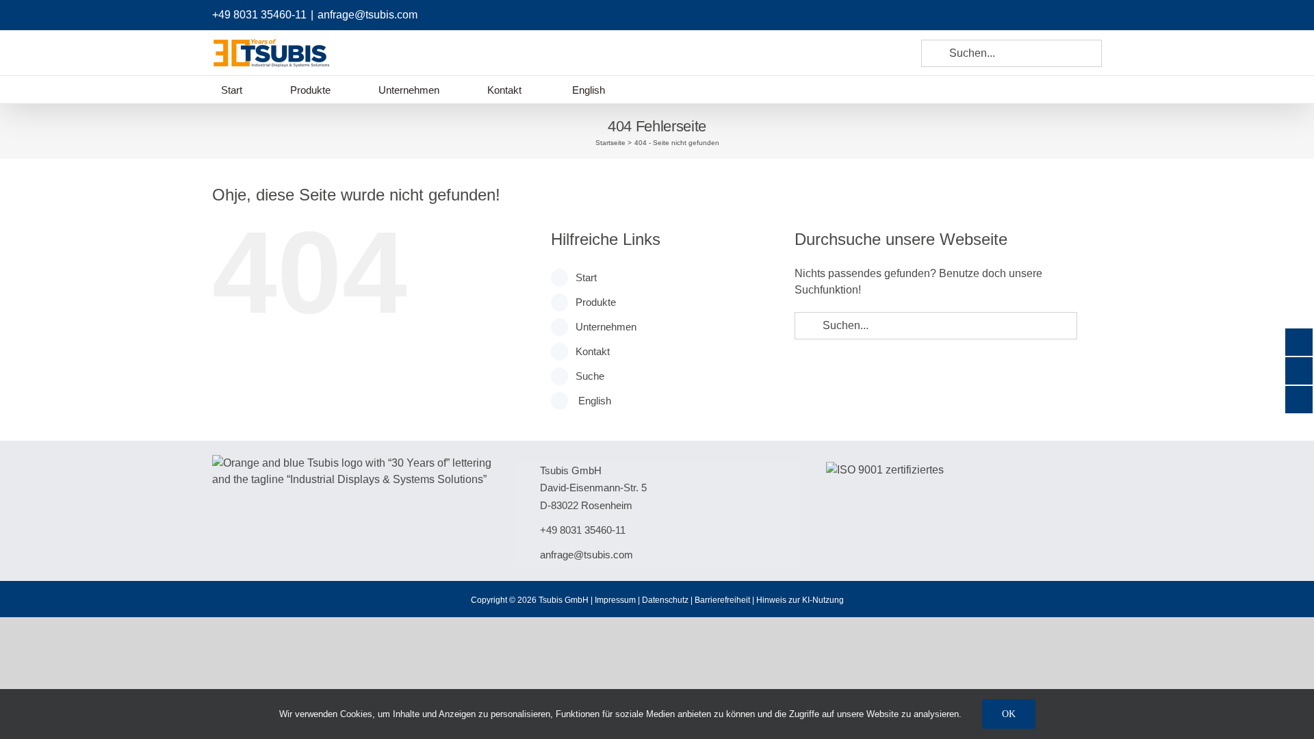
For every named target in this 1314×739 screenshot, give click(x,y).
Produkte (596, 302)
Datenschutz (665, 600)
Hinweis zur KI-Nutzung (800, 600)
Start (586, 277)
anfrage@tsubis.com (367, 15)
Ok (1009, 714)
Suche (590, 376)
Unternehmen (606, 327)
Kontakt (593, 351)
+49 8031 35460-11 (259, 15)
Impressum (615, 600)
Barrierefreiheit (722, 600)
